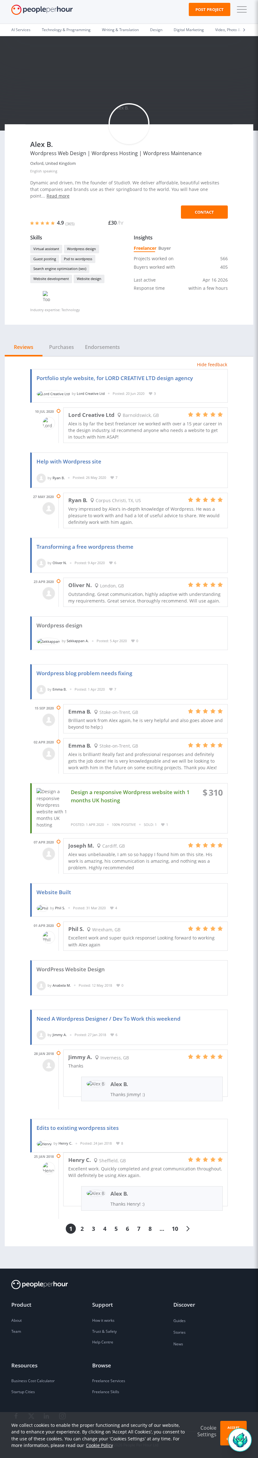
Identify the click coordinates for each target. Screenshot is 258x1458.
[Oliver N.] (41, 562)
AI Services (21, 29)
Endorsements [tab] (102, 347)
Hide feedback (212, 364)
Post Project (209, 9)
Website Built (53, 892)
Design (156, 29)
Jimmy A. (60, 1034)
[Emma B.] (41, 689)
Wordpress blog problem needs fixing (84, 673)
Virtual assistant (46, 248)
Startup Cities (23, 1391)
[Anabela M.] (41, 985)
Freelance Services (108, 1380)
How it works (103, 1320)
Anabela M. (62, 985)
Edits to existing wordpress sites (77, 1127)
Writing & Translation (120, 29)
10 (175, 1228)
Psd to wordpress (78, 258)
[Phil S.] (42, 908)
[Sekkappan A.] (48, 640)
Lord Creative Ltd (91, 393)
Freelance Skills (105, 1391)
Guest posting (44, 258)
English (36, 171)
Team (16, 1331)
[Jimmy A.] (41, 1034)
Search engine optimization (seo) (59, 268)
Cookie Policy (99, 1445)
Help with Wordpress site (68, 461)
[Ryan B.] (41, 477)
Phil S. (60, 908)
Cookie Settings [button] (206, 1431)
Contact (204, 212)
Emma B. (60, 689)
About (16, 1320)
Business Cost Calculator (33, 1380)
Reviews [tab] (23, 347)
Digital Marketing (189, 29)
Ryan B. (59, 477)
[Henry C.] (44, 1143)
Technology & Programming (66, 29)
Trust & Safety (104, 1331)
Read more (58, 196)
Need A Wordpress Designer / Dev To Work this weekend (108, 1018)
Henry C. (65, 1143)
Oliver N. (60, 562)
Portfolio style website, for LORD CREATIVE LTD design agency (114, 378)
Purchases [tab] (61, 347)
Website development (51, 278)
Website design (89, 278)
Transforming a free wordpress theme (84, 546)
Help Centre (102, 1342)
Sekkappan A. (78, 640)
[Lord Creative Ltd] (53, 393)
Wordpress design (81, 248)
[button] (240, 9)
